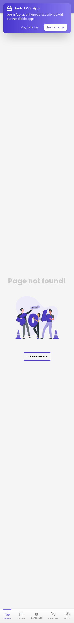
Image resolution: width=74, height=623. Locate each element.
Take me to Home (37, 356)
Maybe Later (29, 27)
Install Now (55, 27)
